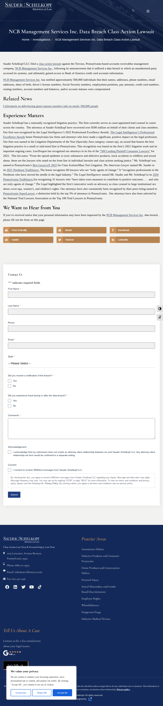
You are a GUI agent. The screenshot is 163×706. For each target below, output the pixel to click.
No (14, 386)
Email (11, 339)
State (11, 356)
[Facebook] (7, 587)
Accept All (62, 692)
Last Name (14, 305)
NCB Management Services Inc (33, 68)
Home (25, 39)
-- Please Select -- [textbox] (19, 363)
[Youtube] (31, 587)
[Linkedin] (15, 587)
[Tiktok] (40, 587)
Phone (11, 322)
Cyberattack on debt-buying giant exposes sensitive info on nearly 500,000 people (50, 106)
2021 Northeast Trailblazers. (23, 170)
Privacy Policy (51, 483)
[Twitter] (23, 587)
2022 (45, 165)
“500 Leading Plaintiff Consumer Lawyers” (125, 151)
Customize (21, 692)
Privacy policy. (123, 689)
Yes (15, 381)
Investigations (41, 39)
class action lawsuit (50, 63)
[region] (41, 683)
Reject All (41, 692)
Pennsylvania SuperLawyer (19, 193)
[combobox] (81, 363)
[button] (148, 11)
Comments (14, 415)
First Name (14, 289)
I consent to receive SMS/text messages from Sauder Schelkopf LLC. (48, 470)
